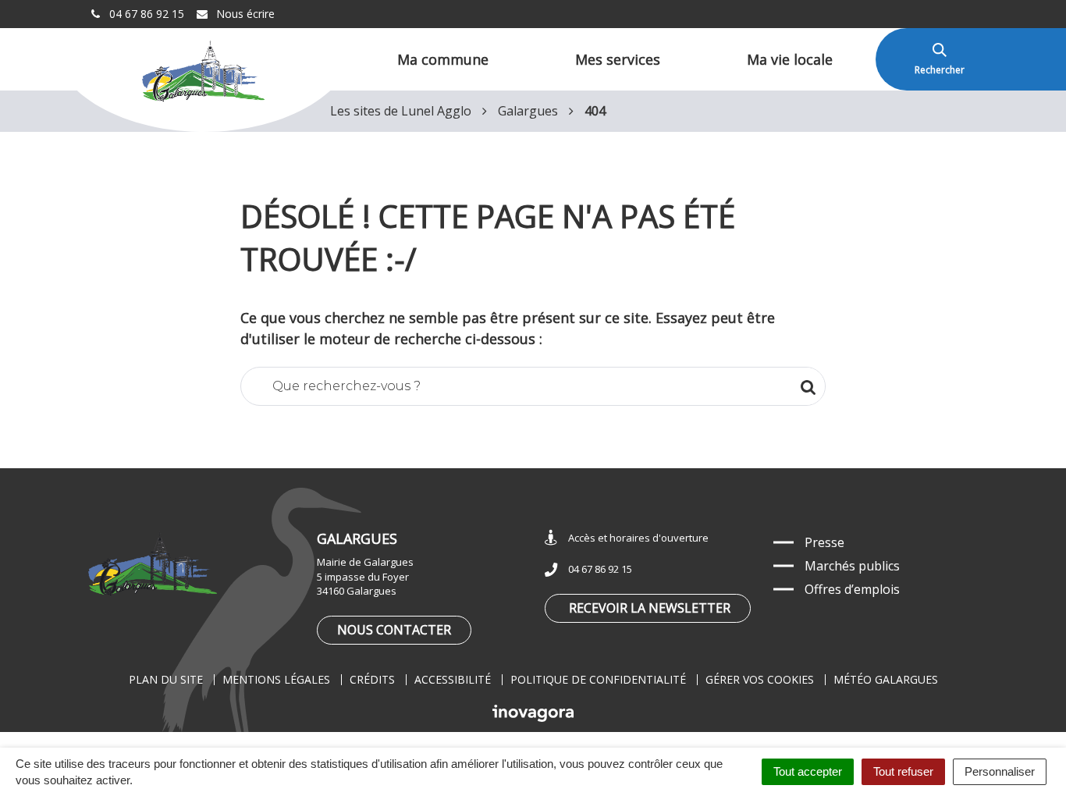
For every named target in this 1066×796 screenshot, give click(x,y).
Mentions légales (276, 679)
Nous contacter (394, 629)
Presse (824, 542)
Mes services (617, 59)
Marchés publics (852, 565)
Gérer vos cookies (759, 679)
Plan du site (166, 679)
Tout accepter (807, 771)
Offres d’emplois (852, 589)
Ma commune (443, 59)
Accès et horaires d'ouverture (638, 538)
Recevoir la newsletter (649, 608)
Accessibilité (452, 679)
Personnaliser (1000, 771)
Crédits (372, 679)
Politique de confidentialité (598, 679)
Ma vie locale (790, 59)
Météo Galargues (885, 679)
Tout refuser (903, 771)
